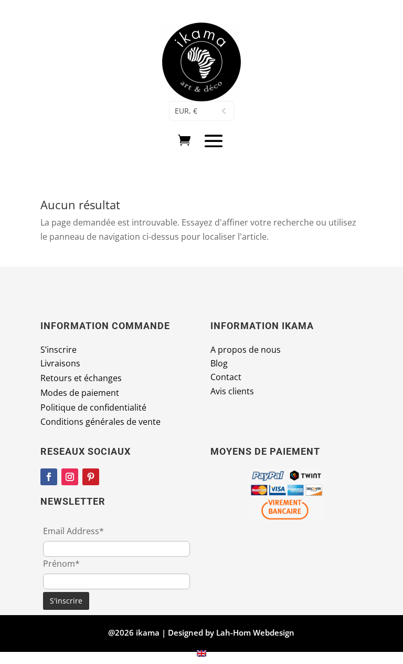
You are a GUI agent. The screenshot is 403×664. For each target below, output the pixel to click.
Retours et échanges (81, 378)
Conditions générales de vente (100, 421)
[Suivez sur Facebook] (48, 476)
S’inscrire (58, 349)
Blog (219, 363)
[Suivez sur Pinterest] (90, 476)
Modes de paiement (79, 393)
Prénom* (61, 563)
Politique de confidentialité (93, 407)
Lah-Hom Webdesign (255, 632)
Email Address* (73, 531)
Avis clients (232, 391)
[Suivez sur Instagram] (69, 476)
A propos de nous (245, 349)
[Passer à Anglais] (201, 653)
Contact (225, 377)
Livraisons (60, 363)
